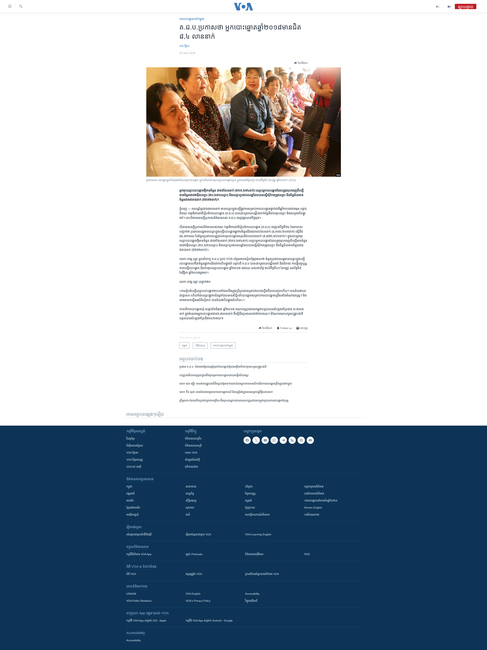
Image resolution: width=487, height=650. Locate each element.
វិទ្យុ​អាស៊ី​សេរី (251, 600)
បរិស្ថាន (248, 486)
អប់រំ (188, 514)
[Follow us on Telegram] (283, 440)
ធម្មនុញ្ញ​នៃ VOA (194, 573)
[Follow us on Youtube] (265, 440)
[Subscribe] (310, 440)
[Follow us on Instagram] (274, 440)
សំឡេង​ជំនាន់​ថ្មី (192, 459)
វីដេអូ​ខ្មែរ (130, 438)
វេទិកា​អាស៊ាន (191, 466)
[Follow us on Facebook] (247, 440)
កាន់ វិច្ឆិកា (184, 46)
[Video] (449, 7)
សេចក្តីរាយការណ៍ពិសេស (257, 514)
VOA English (193, 593)
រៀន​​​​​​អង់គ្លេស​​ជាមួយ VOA (198, 534)
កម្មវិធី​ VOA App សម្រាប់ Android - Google (209, 620)
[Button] (301, 63)
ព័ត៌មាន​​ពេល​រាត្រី (193, 445)
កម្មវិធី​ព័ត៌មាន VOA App (138, 554)
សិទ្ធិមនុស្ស (191, 500)
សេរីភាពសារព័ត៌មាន (314, 493)
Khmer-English (313, 507)
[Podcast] (301, 440)
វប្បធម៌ (248, 500)
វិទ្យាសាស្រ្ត (250, 493)
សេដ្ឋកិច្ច (190, 493)
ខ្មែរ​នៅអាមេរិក (133, 507)
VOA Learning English (258, 534)
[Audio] (437, 7)
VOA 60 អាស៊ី (133, 466)
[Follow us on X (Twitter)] (256, 440)
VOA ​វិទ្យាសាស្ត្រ (134, 459)
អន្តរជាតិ (130, 493)
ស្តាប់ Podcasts (194, 554)
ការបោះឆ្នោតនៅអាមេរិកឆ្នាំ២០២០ (320, 500)
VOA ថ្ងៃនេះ (132, 452)
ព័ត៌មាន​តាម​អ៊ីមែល (254, 554)
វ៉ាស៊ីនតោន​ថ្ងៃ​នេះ (134, 445)
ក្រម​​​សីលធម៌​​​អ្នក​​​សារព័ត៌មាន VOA (262, 573)
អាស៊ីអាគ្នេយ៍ (132, 514)
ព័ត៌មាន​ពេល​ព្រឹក (193, 438)
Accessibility (252, 593)
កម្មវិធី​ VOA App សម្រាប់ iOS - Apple (146, 620)
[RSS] (292, 440)
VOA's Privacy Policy (198, 600)
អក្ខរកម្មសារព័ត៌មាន (314, 486)
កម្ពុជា (129, 486)
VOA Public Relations (139, 600)
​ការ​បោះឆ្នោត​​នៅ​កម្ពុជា (191, 19)
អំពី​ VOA (131, 573)
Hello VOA (191, 452)
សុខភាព (190, 507)
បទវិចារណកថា (311, 514)
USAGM (131, 593)
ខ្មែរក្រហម (250, 507)
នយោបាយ (191, 486)
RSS (307, 554)
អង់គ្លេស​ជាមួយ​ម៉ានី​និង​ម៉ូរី (138, 534)
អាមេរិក (130, 500)
